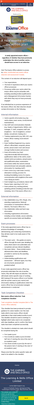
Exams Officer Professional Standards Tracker (14, 4)
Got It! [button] (26, 398)
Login (30, 5)
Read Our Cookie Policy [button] (8, 403)
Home (17, 365)
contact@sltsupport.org (17, 386)
